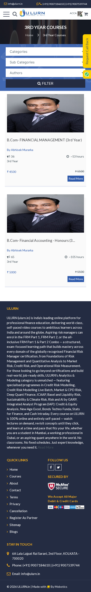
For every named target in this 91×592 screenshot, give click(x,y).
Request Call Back (87, 51)
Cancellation (18, 511)
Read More (76, 178)
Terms (14, 497)
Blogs (14, 531)
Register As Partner (24, 518)
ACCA (73, 13)
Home (29, 35)
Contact (15, 490)
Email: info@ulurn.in (26, 574)
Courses (15, 476)
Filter (47, 83)
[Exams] (80, 14)
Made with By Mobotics (49, 586)
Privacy (15, 504)
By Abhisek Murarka (20, 150)
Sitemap (15, 525)
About (14, 483)
